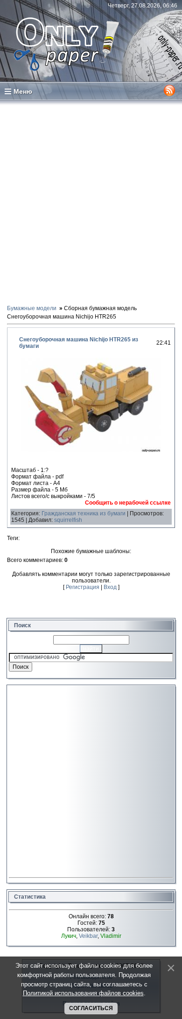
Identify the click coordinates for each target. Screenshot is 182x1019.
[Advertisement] (91, 202)
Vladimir (110, 936)
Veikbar (88, 936)
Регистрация (82, 587)
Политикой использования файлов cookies (83, 993)
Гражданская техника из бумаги (84, 513)
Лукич (68, 936)
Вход (110, 587)
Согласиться (91, 1008)
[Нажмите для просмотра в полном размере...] (91, 450)
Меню (23, 91)
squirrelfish (68, 520)
